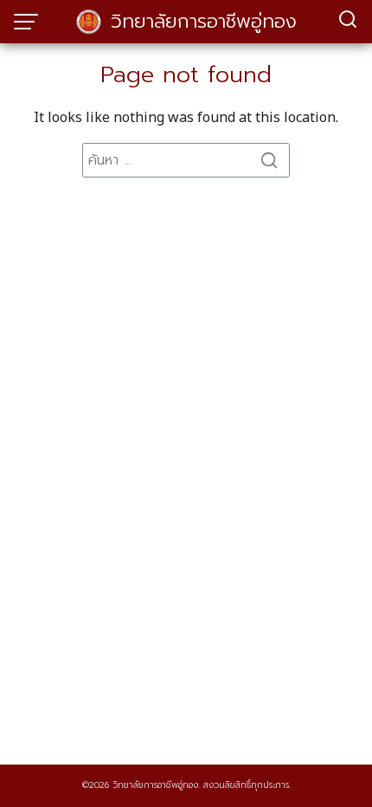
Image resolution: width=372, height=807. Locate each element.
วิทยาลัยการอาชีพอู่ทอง (204, 21)
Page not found (186, 75)
